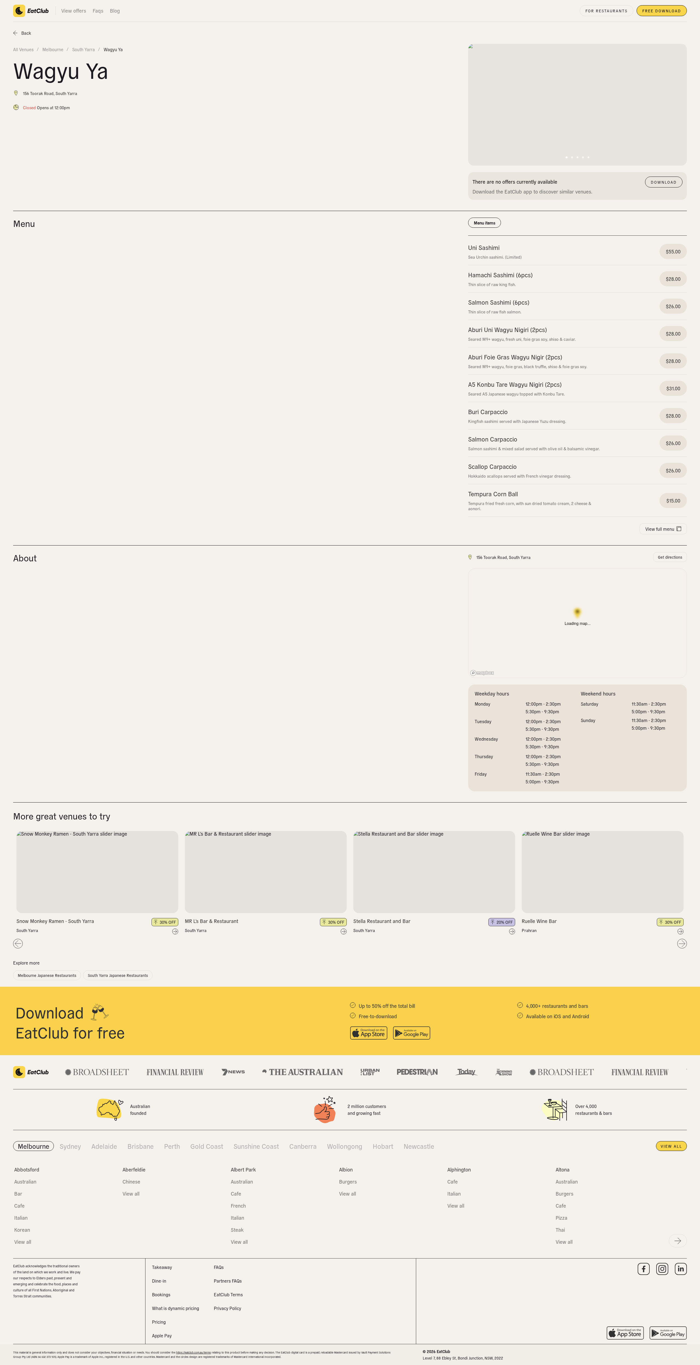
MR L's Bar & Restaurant (211, 921)
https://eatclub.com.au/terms (193, 1352)
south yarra (83, 49)
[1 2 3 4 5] (97, 872)
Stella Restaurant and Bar (381, 921)
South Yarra (27, 930)
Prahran (529, 930)
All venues (23, 49)
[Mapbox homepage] (482, 673)
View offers (73, 10)
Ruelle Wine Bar (539, 921)
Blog (115, 10)
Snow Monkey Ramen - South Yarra (55, 921)
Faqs (98, 10)
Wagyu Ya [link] (113, 49)
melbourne (52, 49)
